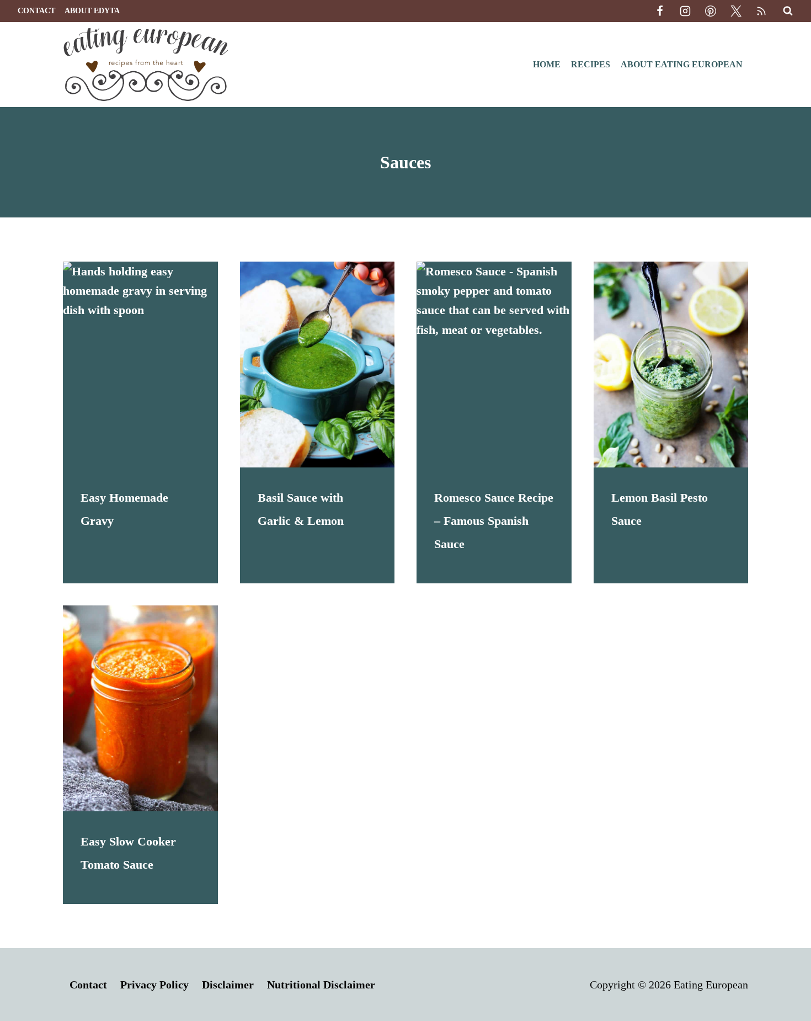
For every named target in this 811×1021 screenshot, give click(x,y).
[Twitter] (736, 11)
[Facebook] (660, 11)
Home (547, 64)
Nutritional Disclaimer (321, 985)
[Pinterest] (711, 11)
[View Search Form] (788, 11)
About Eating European (682, 64)
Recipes (590, 64)
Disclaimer (228, 985)
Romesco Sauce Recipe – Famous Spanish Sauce (493, 521)
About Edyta (92, 11)
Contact (36, 11)
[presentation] (140, 364)
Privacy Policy (154, 985)
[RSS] (761, 11)
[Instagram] (685, 11)
